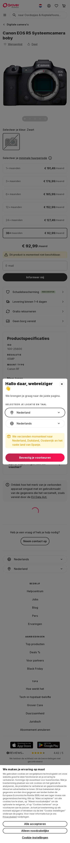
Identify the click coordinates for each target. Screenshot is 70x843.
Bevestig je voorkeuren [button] (35, 457)
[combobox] (35, 412)
